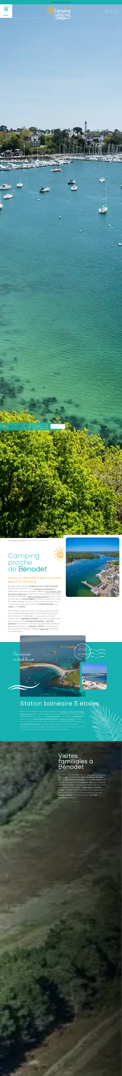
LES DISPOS (56, 426)
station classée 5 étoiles (38, 596)
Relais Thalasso (67, 719)
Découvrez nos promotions (61, 2)
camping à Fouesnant (43, 589)
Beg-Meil (44, 629)
